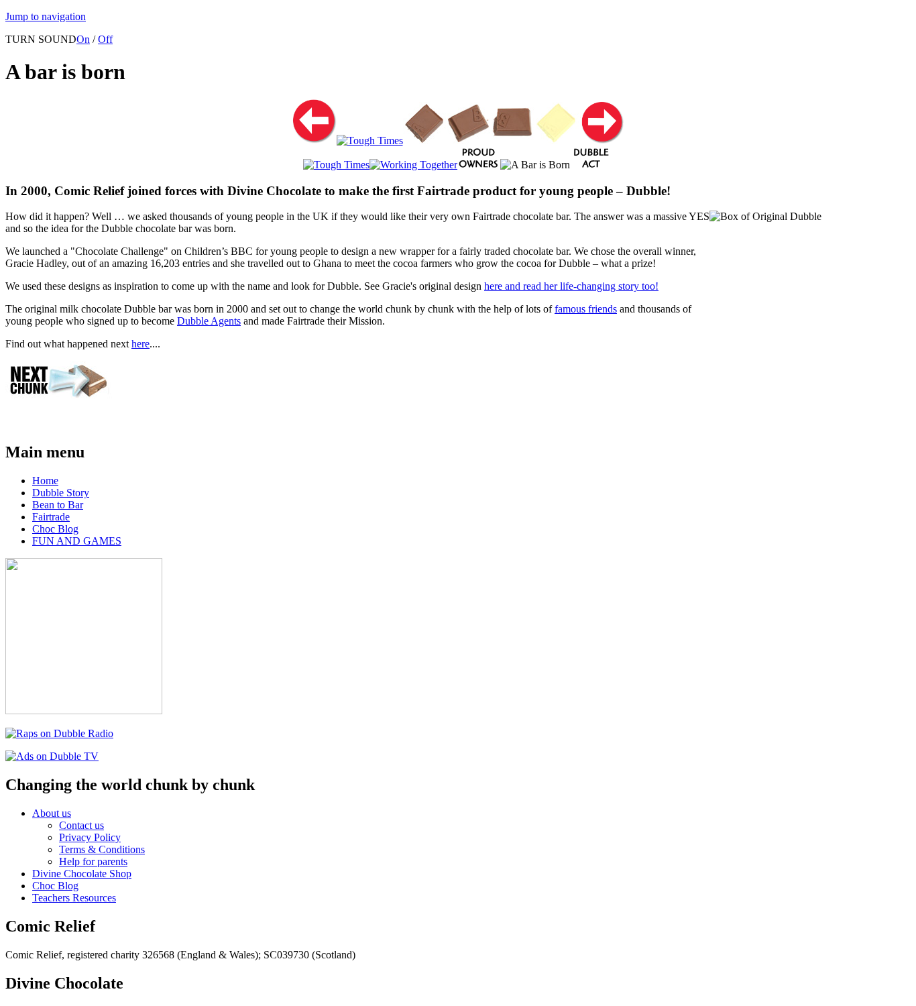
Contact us (81, 825)
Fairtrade (51, 516)
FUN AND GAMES (76, 541)
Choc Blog (55, 529)
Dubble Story (60, 492)
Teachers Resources (74, 897)
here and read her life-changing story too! (571, 286)
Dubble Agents (209, 321)
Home (45, 480)
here (140, 343)
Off (105, 39)
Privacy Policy (90, 837)
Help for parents (93, 861)
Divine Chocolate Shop (81, 873)
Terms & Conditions (102, 849)
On (83, 39)
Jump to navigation (45, 16)
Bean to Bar (57, 504)
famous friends (586, 309)
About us (51, 813)
